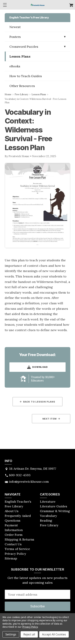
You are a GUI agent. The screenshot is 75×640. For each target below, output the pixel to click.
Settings (10, 634)
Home (8, 94)
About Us (11, 511)
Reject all (29, 634)
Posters (15, 37)
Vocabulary (48, 516)
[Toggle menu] (5, 5)
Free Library (21, 94)
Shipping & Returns (19, 539)
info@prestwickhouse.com (29, 482)
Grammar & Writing (55, 511)
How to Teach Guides (25, 76)
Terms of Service (17, 549)
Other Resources (22, 86)
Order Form (13, 535)
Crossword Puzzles (23, 47)
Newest (15, 27)
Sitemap (11, 558)
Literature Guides (53, 506)
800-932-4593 (20, 475)
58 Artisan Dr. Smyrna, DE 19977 (32, 469)
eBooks (14, 66)
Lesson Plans (19, 56)
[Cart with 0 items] (71, 5)
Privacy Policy (15, 554)
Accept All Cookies (54, 634)
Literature (47, 502)
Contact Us (13, 544)
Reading (46, 520)
